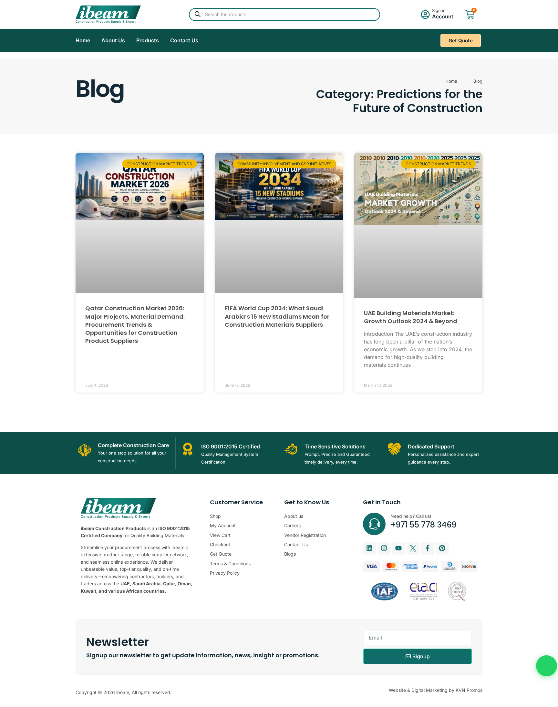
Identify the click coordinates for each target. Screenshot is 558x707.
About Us (113, 40)
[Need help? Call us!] (374, 524)
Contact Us (184, 40)
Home (83, 40)
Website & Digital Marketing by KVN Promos (435, 690)
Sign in (439, 10)
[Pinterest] (442, 548)
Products (147, 40)
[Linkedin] (369, 548)
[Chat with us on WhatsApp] (546, 665)
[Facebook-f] (427, 548)
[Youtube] (398, 548)
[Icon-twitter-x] (413, 548)
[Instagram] (383, 548)
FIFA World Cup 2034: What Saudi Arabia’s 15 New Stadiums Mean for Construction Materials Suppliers (277, 316)
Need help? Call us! (410, 516)
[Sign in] (425, 14)
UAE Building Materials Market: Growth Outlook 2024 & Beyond (410, 317)
